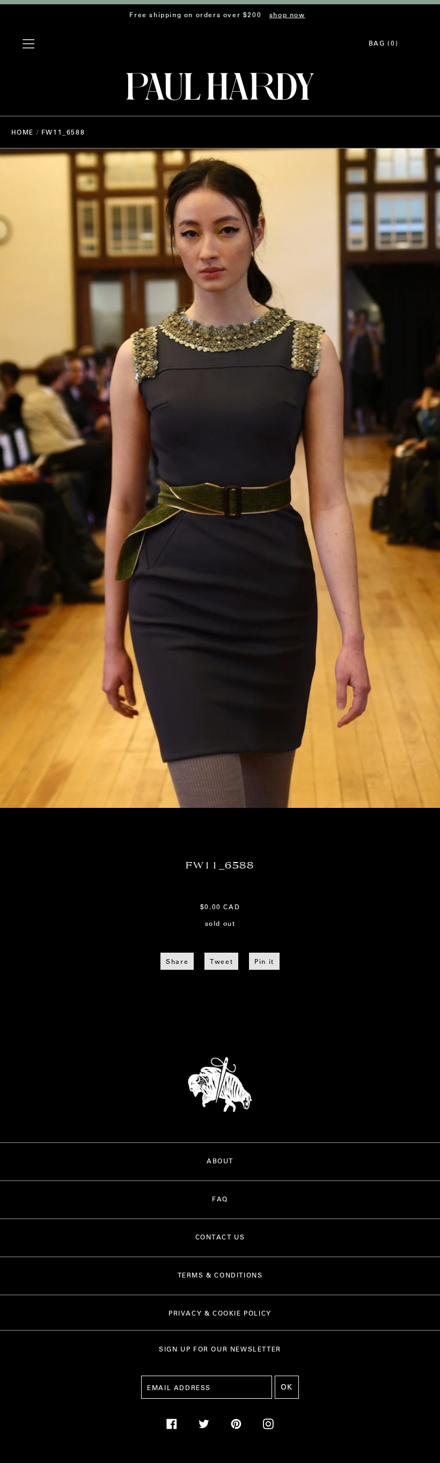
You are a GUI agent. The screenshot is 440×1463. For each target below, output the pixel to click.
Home (22, 132)
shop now (287, 14)
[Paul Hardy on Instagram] (268, 1426)
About (220, 1160)
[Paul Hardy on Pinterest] (236, 1426)
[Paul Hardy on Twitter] (204, 1426)
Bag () (383, 43)
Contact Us (220, 1236)
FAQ (220, 1198)
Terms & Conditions (220, 1275)
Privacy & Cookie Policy (220, 1313)
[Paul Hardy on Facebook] (171, 1426)
